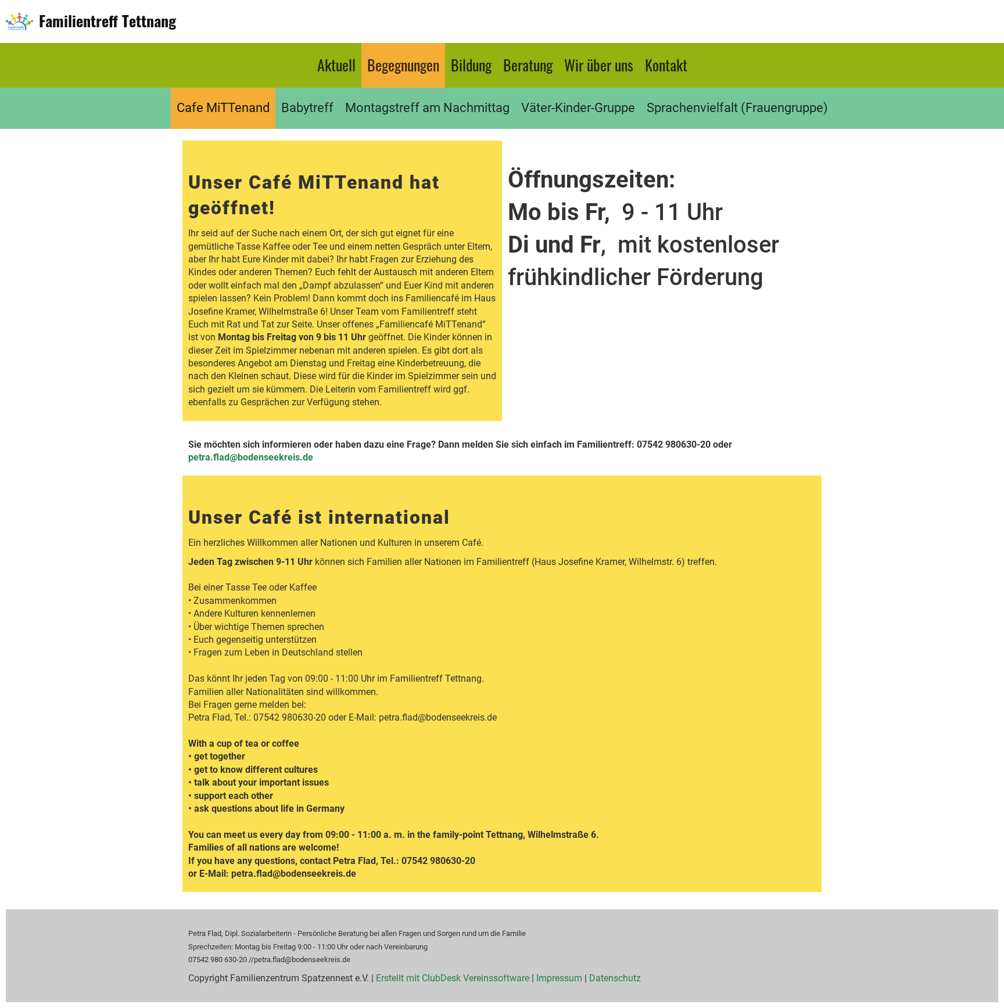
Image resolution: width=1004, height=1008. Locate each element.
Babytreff (307, 107)
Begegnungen (403, 64)
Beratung (528, 64)
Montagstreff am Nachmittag (427, 107)
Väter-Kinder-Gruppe (578, 107)
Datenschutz (615, 978)
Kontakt (666, 64)
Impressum (559, 978)
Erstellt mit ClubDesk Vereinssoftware (452, 978)
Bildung (471, 64)
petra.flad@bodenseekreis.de (250, 457)
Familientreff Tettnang (107, 20)
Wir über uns (598, 64)
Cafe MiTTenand (223, 107)
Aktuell (336, 64)
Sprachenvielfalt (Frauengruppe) (737, 107)
